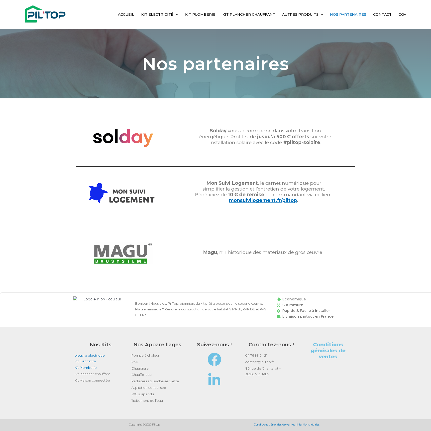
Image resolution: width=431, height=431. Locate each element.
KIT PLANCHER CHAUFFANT (248, 14)
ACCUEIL (126, 14)
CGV (402, 14)
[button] (175, 14)
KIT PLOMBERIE (200, 14)
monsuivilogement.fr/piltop (263, 200)
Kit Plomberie (86, 368)
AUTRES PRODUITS (300, 14)
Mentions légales (308, 424)
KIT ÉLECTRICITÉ (157, 14)
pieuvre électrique (90, 355)
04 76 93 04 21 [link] (256, 355)
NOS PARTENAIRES (348, 14)
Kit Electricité (86, 361)
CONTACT (382, 14)
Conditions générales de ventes (328, 351)
